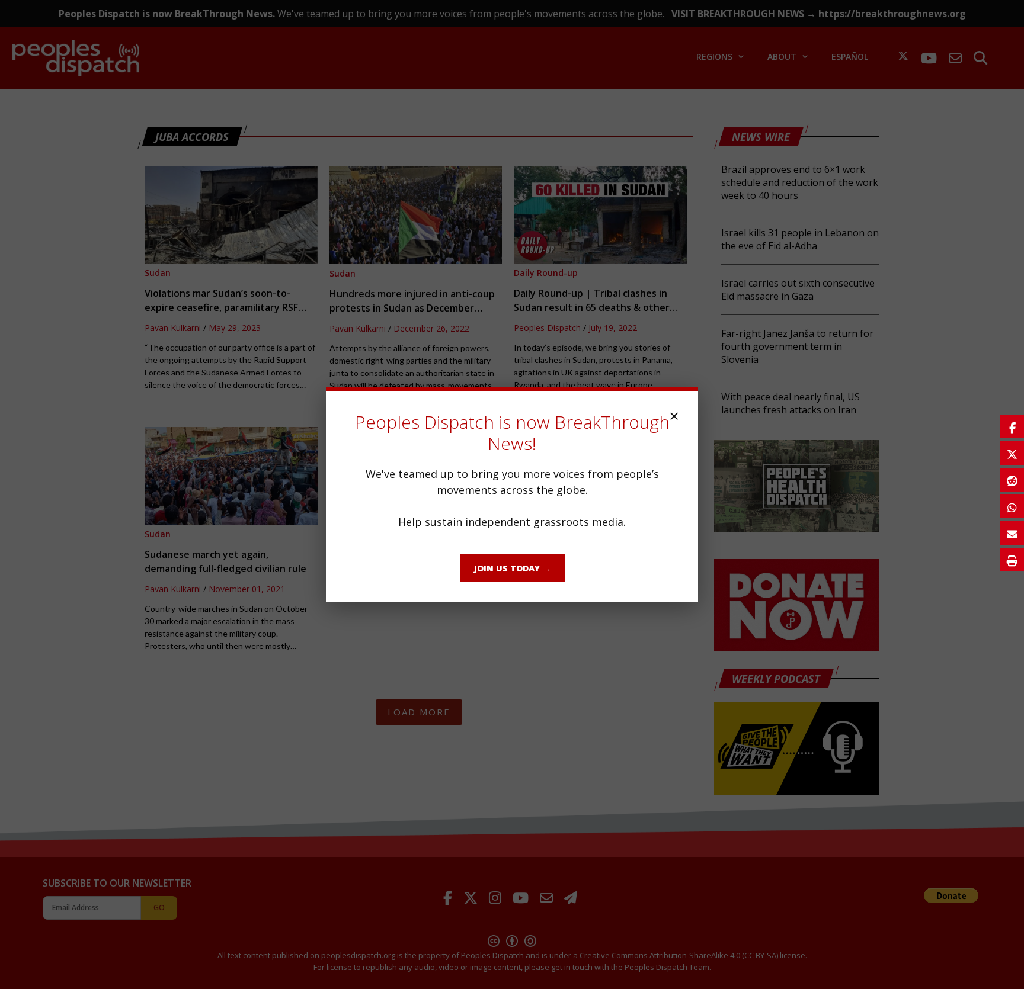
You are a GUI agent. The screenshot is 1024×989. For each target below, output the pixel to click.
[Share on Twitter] (1012, 453)
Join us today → (512, 568)
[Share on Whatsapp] (1012, 506)
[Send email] (1012, 533)
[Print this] (1012, 559)
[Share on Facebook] (1012, 426)
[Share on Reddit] (1012, 480)
